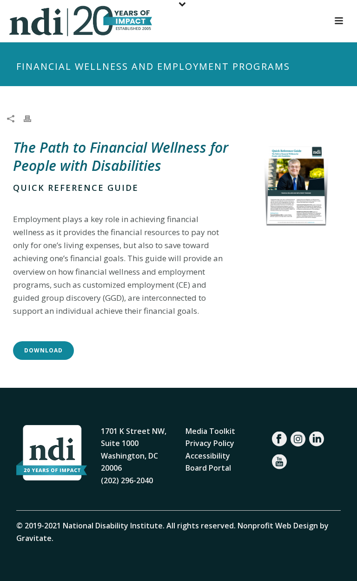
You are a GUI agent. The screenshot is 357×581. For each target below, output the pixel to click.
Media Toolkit (210, 431)
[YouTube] (279, 461)
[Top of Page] (336, 563)
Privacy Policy (209, 443)
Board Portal (208, 468)
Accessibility (207, 456)
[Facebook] (279, 439)
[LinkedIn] (316, 439)
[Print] (32, 118)
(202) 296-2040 (127, 480)
